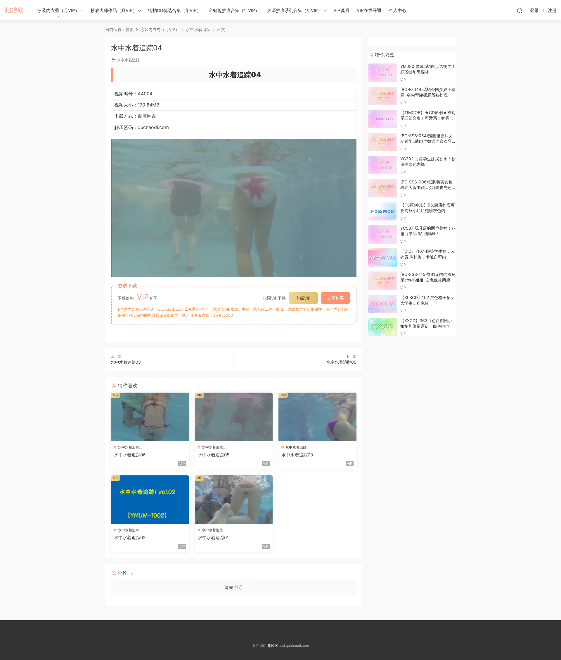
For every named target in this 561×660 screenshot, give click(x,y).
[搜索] (519, 10)
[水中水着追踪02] (150, 499)
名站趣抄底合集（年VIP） (234, 10)
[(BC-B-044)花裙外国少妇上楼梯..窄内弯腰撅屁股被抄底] (382, 96)
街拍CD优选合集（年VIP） (174, 10)
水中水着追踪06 (130, 455)
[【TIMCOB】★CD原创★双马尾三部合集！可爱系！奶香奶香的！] (382, 119)
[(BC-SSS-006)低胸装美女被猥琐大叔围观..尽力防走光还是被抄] (382, 188)
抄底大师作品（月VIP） (114, 10)
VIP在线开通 (369, 10)
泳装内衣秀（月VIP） (58, 10)
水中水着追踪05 (341, 362)
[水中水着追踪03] (317, 417)
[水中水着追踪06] (150, 417)
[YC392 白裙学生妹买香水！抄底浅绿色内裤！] (382, 165)
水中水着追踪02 (130, 537)
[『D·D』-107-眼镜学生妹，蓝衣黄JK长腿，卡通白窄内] (382, 257)
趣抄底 (14, 10)
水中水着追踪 (128, 60)
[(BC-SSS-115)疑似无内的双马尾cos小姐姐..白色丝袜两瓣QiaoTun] (382, 280)
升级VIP (303, 297)
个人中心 (397, 10)
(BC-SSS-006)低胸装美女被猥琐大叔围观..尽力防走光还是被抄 (428, 187)
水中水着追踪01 (213, 537)
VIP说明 (341, 10)
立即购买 (335, 297)
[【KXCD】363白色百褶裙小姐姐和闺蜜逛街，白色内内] (382, 327)
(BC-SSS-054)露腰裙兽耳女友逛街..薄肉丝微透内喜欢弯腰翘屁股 (428, 141)
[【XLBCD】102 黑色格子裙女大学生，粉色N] (382, 304)
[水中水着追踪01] (234, 499)
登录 (238, 587)
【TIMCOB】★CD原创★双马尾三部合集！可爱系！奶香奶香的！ (428, 118)
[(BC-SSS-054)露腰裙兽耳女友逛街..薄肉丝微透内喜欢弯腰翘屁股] (382, 142)
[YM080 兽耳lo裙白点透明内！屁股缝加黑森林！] (382, 72)
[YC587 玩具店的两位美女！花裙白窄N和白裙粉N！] (382, 234)
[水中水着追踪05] (234, 417)
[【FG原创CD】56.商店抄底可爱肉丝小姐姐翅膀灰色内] (382, 211)
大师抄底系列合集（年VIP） (294, 10)
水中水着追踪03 (126, 362)
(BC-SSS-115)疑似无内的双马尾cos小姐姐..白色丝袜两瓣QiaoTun (428, 280)
